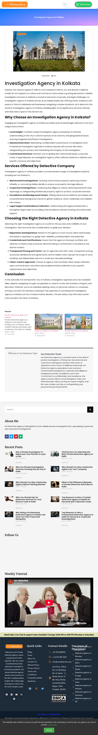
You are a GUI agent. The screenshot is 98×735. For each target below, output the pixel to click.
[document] (49, 367)
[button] (84, 346)
